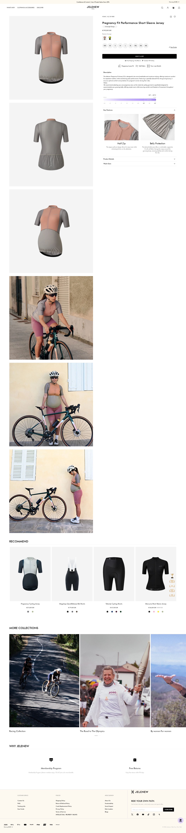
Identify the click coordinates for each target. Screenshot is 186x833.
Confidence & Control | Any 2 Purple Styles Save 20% (93, 2)
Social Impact (109, 806)
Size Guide (21, 809)
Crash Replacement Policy (64, 806)
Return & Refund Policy (63, 803)
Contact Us (21, 800)
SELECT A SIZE (139, 56)
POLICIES (58, 795)
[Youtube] (143, 814)
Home (104, 16)
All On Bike (110, 16)
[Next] (171, 127)
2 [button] (99, 735)
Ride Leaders (109, 809)
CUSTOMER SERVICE (23, 795)
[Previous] (108, 127)
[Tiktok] (148, 814)
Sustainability (109, 803)
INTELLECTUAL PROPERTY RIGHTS (66, 814)
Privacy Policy (60, 809)
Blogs (106, 812)
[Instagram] (154, 814)
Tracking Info (21, 806)
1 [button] (96, 735)
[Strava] (159, 814)
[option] (51, 58)
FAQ (19, 803)
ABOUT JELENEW (109, 795)
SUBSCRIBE (169, 809)
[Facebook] (138, 814)
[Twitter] (132, 814)
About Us (107, 800)
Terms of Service (61, 812)
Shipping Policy (60, 800)
